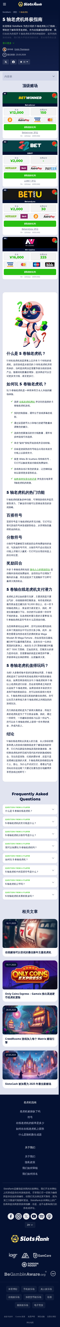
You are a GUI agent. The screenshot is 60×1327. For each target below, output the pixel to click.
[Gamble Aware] (25, 1282)
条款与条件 (10, 1325)
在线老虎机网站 (27, 401)
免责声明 (37, 1325)
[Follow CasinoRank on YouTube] (33, 1225)
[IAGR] (12, 1264)
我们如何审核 (29, 1177)
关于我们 (29, 1165)
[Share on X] (6, 61)
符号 (29, 1126)
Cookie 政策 (24, 1325)
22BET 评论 (30, 180)
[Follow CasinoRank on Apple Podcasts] (48, 1225)
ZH (27, 1233)
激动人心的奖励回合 (40, 569)
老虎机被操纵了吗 (29, 1120)
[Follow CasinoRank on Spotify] (41, 1225)
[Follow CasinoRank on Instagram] (18, 1225)
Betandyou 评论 (30, 228)
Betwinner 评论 (30, 132)
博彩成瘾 (49, 1325)
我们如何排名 (29, 1183)
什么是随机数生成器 (29, 1143)
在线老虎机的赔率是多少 (29, 1132)
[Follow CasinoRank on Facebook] (10, 1225)
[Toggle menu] (4, 4)
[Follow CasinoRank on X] (25, 1225)
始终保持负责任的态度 (25, 479)
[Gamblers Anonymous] (25, 1264)
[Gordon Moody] (29, 1273)
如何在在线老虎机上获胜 (29, 1137)
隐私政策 (29, 1171)
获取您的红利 (30, 127)
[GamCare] (41, 1264)
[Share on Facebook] (13, 61)
